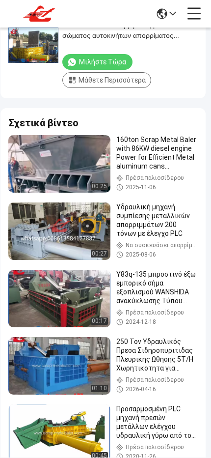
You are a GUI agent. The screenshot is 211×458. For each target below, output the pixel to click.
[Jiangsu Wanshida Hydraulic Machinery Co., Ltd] (40, 14)
